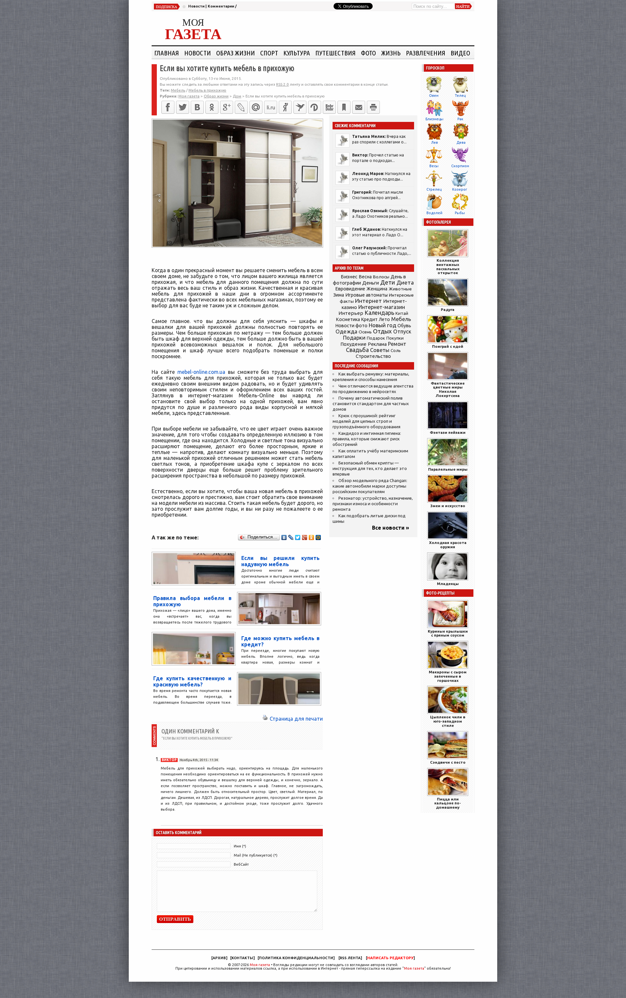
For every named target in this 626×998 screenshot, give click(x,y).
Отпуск (402, 331)
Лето (384, 319)
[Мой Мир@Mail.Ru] (255, 107)
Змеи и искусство (447, 506)
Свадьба (357, 350)
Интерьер (350, 313)
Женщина (376, 288)
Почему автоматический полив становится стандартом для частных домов (371, 404)
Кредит (369, 319)
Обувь (404, 325)
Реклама (377, 344)
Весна (365, 276)
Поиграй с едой (447, 346)
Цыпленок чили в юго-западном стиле (447, 721)
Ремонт (397, 344)
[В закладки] (343, 107)
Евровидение (350, 288)
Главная (166, 53)
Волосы (381, 276)
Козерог (459, 189)
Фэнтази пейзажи (448, 432)
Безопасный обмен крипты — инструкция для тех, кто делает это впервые (370, 469)
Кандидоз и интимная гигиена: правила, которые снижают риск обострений (367, 439)
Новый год (382, 325)
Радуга (448, 309)
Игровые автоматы (366, 295)
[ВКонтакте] (197, 107)
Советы (379, 350)
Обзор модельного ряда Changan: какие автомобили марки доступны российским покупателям (370, 486)
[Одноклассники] (211, 107)
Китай (401, 313)
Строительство (373, 356)
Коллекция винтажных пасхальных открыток (447, 266)
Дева (461, 142)
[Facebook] (167, 107)
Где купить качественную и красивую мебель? (192, 681)
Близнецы (434, 119)
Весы (434, 166)
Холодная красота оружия (448, 544)
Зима (338, 295)
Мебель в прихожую (207, 90)
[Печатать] (373, 107)
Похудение (353, 344)
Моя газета (260, 965)
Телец (460, 95)
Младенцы (448, 583)
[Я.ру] (285, 107)
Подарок (376, 338)
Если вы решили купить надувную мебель (280, 561)
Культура (296, 53)
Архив (219, 958)
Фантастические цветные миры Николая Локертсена (448, 389)
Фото (368, 53)
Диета (405, 282)
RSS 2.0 (282, 84)
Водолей (434, 213)
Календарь (379, 312)
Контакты (242, 958)
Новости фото (351, 325)
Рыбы (460, 213)
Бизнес (349, 276)
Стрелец (433, 189)
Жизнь (391, 53)
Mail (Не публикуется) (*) (255, 855)
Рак (460, 119)
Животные (400, 288)
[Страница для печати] (265, 719)
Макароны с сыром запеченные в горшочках (448, 676)
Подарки (354, 337)
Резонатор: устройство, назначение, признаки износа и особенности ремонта (373, 504)
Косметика (348, 319)
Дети (387, 282)
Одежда (346, 331)
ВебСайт (241, 864)
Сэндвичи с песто (448, 762)
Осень (365, 331)
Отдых (382, 331)
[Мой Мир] (318, 537)
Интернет (368, 301)
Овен (434, 95)
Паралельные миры (448, 469)
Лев (434, 142)
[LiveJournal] (241, 107)
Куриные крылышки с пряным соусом (448, 633)
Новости (196, 6)
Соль (396, 350)
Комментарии (221, 6)
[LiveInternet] (270, 107)
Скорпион (460, 166)
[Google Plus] (304, 537)
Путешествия (335, 53)
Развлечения (425, 53)
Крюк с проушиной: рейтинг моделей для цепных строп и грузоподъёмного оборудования (366, 421)
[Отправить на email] (358, 107)
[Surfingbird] (299, 107)
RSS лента (350, 958)
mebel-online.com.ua (201, 372)
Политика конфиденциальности (296, 958)
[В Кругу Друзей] (314, 107)
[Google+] (226, 107)
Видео (460, 53)
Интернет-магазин (381, 307)
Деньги (370, 283)
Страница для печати (296, 719)
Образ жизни (235, 53)
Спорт (269, 53)
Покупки (395, 338)
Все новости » (390, 528)
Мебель (178, 90)
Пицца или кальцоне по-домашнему (447, 803)
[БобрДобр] (329, 107)
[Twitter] (182, 107)
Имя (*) (240, 846)
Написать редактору (390, 958)
